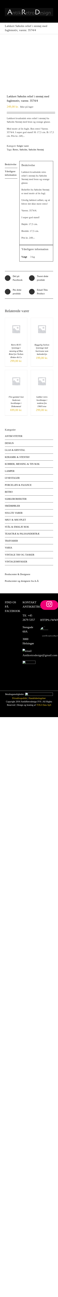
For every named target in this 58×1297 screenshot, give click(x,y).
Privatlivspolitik (19, 698)
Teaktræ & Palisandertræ (22, 533)
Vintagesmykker (16, 561)
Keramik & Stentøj (17, 457)
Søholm (23, 149)
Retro (15, 149)
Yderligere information (11, 173)
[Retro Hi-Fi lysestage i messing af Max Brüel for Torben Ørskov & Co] (16, 319)
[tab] (11, 164)
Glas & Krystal (15, 450)
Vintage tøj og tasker (19, 554)
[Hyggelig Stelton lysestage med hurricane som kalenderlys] (42, 319)
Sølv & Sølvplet (15, 519)
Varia (8, 547)
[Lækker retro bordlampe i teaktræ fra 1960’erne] (42, 372)
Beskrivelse (10, 164)
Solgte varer (23, 146)
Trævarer (11, 540)
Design (9, 443)
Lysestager (12, 478)
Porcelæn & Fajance (18, 485)
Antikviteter (13, 436)
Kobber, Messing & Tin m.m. (22, 464)
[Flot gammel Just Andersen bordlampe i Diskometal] (16, 372)
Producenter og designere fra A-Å (22, 581)
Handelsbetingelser (37, 698)
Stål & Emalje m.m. (17, 527)
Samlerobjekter (16, 499)
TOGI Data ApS (43, 705)
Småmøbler (12, 506)
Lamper (10, 471)
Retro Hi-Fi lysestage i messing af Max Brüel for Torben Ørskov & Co (16, 351)
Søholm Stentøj (36, 149)
